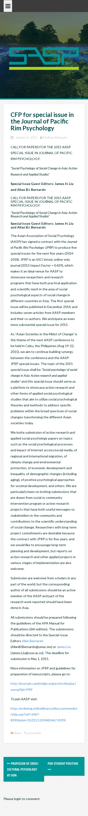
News (18, 733)
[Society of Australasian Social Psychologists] (44, 58)
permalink (34, 733)
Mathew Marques (55, 137)
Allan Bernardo (32, 641)
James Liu (64, 647)
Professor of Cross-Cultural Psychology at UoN (23, 769)
